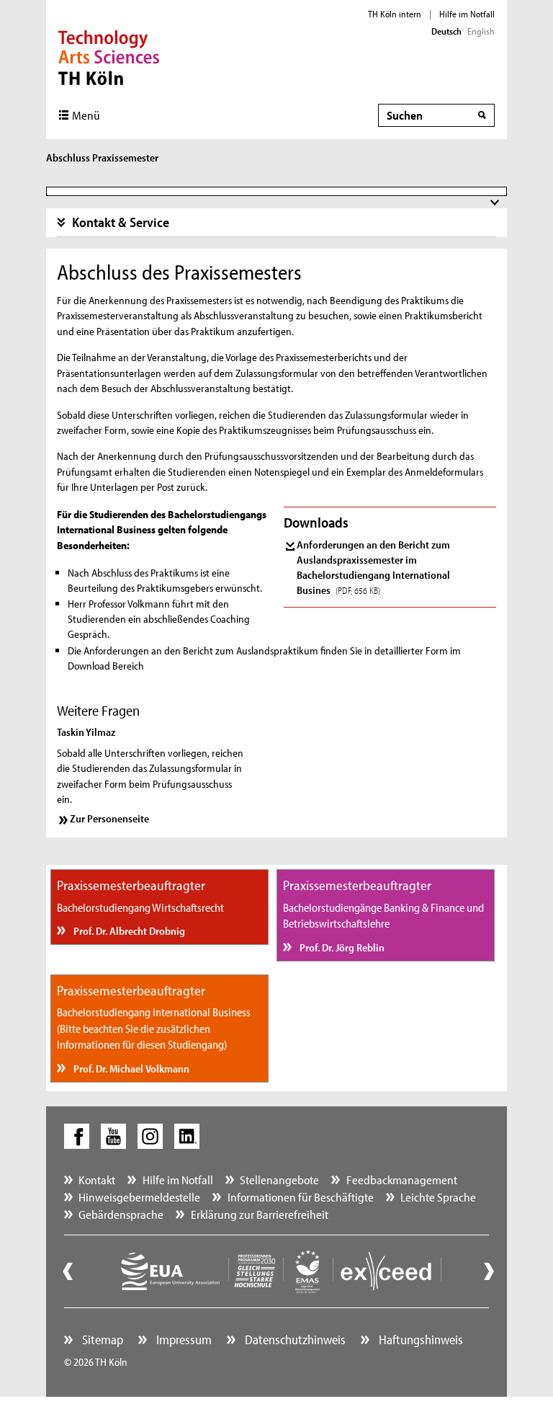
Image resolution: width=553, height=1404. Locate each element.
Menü (86, 115)
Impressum (182, 1339)
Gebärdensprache (120, 1214)
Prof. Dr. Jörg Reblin (341, 947)
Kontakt (96, 1179)
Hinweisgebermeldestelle (139, 1196)
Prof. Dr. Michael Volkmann (130, 1068)
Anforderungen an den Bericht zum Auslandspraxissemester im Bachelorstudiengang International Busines (373, 567)
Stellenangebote (279, 1179)
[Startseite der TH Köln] (109, 56)
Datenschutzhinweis (294, 1339)
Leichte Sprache (438, 1196)
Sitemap (101, 1339)
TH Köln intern (394, 14)
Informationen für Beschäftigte (301, 1196)
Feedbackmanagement (401, 1179)
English (481, 31)
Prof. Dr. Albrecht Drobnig (128, 931)
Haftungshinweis (419, 1339)
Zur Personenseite (109, 818)
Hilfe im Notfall (467, 14)
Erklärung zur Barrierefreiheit (259, 1214)
